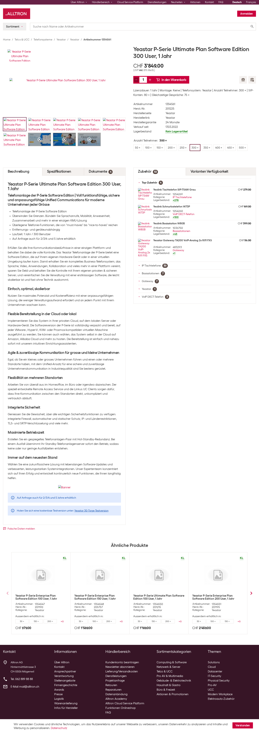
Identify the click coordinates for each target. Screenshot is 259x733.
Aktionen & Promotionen (172, 694)
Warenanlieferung (65, 703)
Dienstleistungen (157, 2)
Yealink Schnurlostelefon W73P (171, 206)
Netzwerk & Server (168, 667)
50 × (22, 621)
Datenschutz (59, 728)
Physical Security (219, 680)
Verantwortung (64, 676)
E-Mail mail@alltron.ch (25, 686)
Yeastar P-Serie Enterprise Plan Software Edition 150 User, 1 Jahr (95, 597)
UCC (211, 689)
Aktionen (195, 2)
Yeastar (61, 39)
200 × (50, 621)
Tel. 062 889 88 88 (22, 679)
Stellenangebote (64, 680)
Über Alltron (61, 662)
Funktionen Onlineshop (120, 708)
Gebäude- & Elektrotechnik (174, 680)
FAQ (220, 2)
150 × (36, 621)
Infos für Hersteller (66, 708)
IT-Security (214, 676)
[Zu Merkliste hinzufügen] (252, 80)
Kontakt (209, 2)
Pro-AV (212, 685)
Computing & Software (172, 662)
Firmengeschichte (65, 685)
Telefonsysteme (43, 39)
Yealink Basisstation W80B (169, 223)
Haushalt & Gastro (169, 685)
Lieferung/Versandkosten (121, 671)
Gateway (178, 250)
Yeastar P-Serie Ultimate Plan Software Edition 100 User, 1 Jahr (158, 597)
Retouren (111, 685)
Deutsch (237, 2)
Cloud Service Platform (130, 2)
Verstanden (242, 725)
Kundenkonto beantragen (122, 662)
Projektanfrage (115, 680)
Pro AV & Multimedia (170, 676)
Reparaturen (113, 689)
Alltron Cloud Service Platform (124, 703)
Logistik (59, 699)
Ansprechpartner (65, 671)
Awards (59, 689)
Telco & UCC (22, 39)
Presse (58, 694)
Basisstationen (181, 230)
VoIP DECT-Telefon (183, 214)
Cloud (212, 667)
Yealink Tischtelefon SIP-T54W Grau (174, 189)
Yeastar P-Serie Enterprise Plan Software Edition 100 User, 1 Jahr (36, 597)
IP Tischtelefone (182, 197)
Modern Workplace (220, 694)
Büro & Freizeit (166, 689)
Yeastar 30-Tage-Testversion (91, 510)
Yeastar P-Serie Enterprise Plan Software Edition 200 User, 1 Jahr (213, 597)
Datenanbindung (116, 694)
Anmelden (246, 13)
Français (251, 2)
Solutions (214, 662)
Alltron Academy (116, 699)
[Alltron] (16, 13)
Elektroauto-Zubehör (221, 699)
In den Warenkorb (174, 80)
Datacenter (215, 671)
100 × (95, 621)
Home (6, 39)
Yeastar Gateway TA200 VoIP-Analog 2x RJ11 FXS (182, 240)
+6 (62, 621)
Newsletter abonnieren (120, 667)
